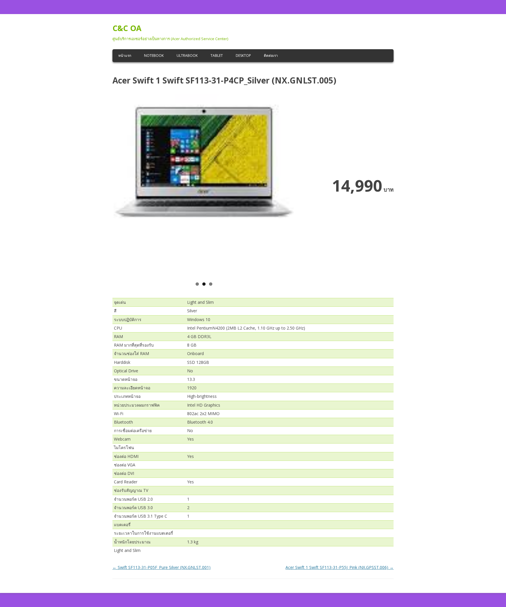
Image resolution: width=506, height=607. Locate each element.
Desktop (243, 55)
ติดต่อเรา (271, 55)
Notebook (154, 55)
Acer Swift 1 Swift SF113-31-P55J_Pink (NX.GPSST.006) (340, 567)
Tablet (217, 55)
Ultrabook (187, 55)
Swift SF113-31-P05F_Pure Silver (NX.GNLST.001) (161, 567)
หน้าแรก (124, 55)
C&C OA (126, 28)
